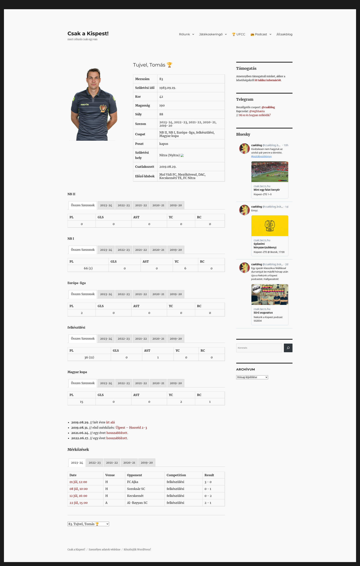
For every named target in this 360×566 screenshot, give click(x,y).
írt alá (110, 422)
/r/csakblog (284, 34)
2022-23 (124, 205)
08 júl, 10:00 (79, 489)
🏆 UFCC (238, 34)
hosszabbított (116, 433)
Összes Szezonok (82, 205)
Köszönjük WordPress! (137, 549)
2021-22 (141, 205)
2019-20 (176, 205)
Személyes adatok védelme (104, 549)
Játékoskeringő (211, 34)
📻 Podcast (258, 34)
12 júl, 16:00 (78, 496)
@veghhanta (257, 111)
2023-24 (106, 205)
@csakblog (268, 107)
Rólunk (184, 34)
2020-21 (158, 205)
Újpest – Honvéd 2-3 (131, 427)
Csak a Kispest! (88, 33)
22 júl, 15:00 (79, 503)
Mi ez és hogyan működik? (255, 115)
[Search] (288, 348)
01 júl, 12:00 (78, 482)
